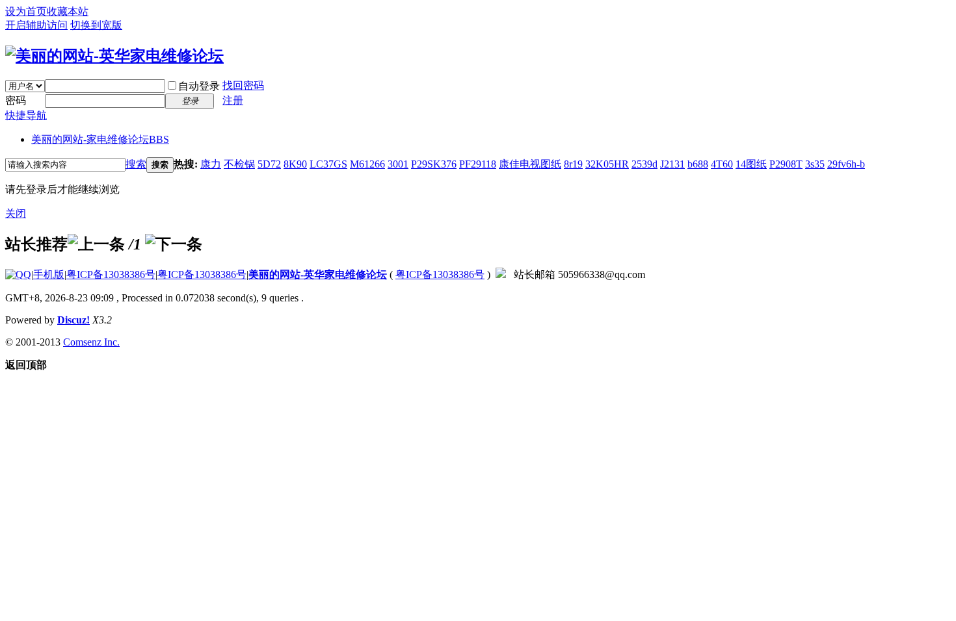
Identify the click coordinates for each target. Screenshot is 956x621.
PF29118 (477, 164)
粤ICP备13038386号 (110, 274)
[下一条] (173, 244)
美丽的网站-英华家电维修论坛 (317, 274)
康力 (210, 164)
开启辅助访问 (36, 25)
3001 (398, 164)
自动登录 (199, 86)
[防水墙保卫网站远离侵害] (501, 274)
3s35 (815, 164)
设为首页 (26, 11)
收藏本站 (67, 11)
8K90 (295, 164)
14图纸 (751, 164)
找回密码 (243, 85)
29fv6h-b (846, 164)
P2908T (786, 164)
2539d (644, 164)
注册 (232, 100)
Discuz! (73, 319)
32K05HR (607, 164)
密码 (15, 100)
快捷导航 (26, 115)
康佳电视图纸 (530, 164)
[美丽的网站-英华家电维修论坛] (114, 55)
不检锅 (239, 164)
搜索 (136, 164)
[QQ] (18, 274)
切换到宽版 (96, 25)
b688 (697, 164)
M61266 (367, 164)
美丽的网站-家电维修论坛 (100, 139)
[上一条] (96, 244)
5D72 (269, 164)
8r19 (573, 164)
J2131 (672, 164)
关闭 (15, 213)
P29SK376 (434, 164)
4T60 (722, 164)
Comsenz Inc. (91, 342)
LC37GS (328, 164)
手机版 (48, 274)
